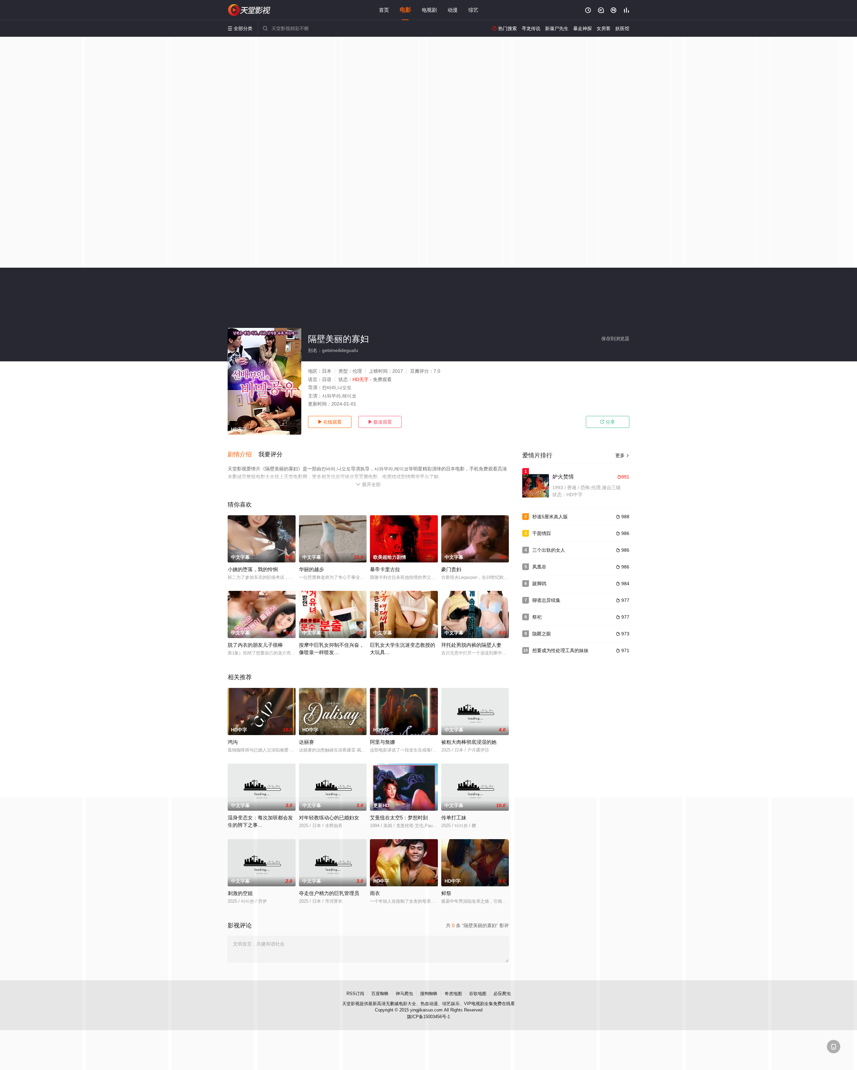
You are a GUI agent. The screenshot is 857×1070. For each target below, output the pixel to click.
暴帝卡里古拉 (385, 569)
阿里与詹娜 (382, 742)
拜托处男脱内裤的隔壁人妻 (471, 645)
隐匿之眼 (541, 633)
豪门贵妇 (451, 569)
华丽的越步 (311, 569)
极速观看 (380, 422)
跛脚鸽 (539, 583)
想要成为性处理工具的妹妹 (560, 650)
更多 (622, 455)
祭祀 (537, 617)
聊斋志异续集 (546, 600)
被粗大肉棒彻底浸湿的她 (468, 742)
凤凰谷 (539, 566)
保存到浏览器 (615, 338)
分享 (607, 422)
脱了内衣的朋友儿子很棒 (255, 645)
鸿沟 (233, 742)
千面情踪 (541, 533)
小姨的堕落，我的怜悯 (253, 569)
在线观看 (330, 422)
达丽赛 (306, 742)
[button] (243, 454)
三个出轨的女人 (548, 550)
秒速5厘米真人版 (550, 516)
